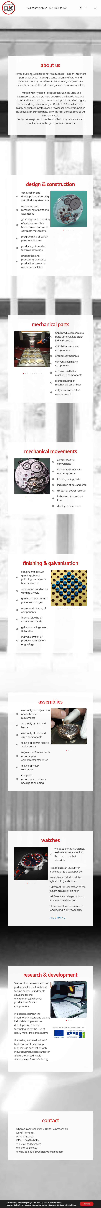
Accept (87, 1204)
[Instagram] (81, 8)
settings (72, 1205)
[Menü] (95, 8)
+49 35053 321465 (37, 7)
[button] (63, 230)
